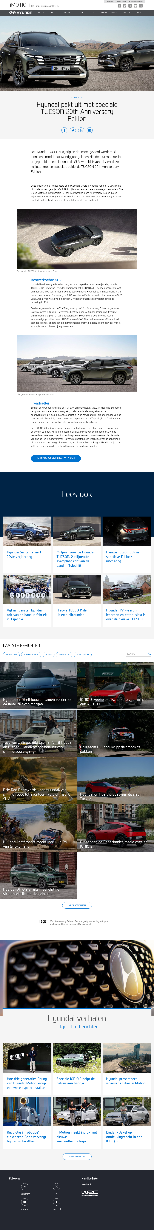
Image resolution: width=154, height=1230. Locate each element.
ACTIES (54, 13)
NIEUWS (104, 13)
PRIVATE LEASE (67, 13)
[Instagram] (141, 5)
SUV (79, 924)
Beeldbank (86, 1184)
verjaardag (94, 921)
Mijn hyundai (121, 1)
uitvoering (71, 924)
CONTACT (115, 13)
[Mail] (90, 130)
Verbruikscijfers (137, 1)
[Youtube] (135, 5)
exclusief (86, 924)
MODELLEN (42, 13)
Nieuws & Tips (31, 654)
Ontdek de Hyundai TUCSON (56, 458)
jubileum (54, 924)
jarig (85, 921)
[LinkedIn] (81, 130)
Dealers (109, 1)
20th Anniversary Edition (62, 921)
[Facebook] (119, 5)
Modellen (11, 654)
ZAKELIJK (126, 13)
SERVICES (93, 13)
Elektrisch (139, 13)
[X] (124, 5)
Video (49, 654)
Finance (81, 13)
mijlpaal (104, 921)
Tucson (78, 921)
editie (62, 924)
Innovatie (64, 654)
